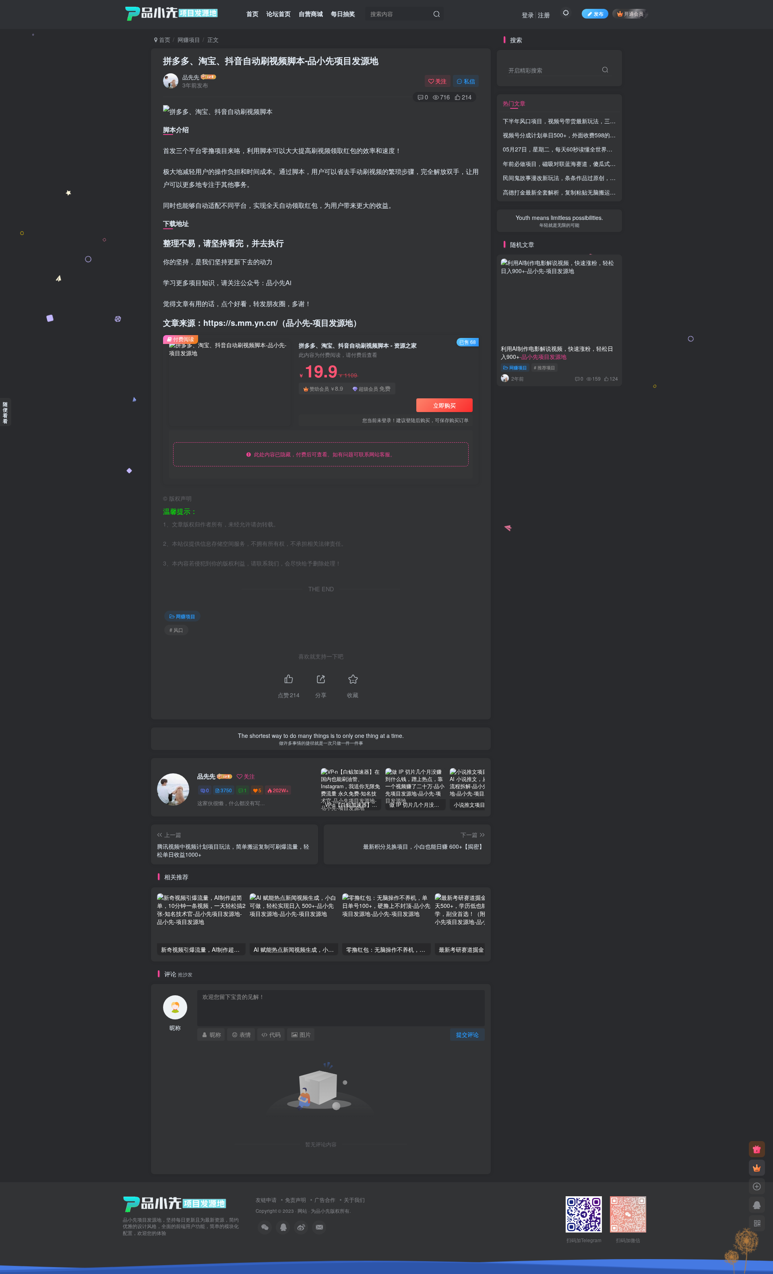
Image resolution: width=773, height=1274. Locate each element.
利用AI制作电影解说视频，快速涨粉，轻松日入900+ (557, 352)
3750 (226, 790)
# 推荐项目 (544, 367)
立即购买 (444, 405)
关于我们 (354, 1200)
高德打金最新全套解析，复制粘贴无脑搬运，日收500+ (595, 192)
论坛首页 (279, 13)
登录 (528, 14)
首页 (252, 13)
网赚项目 (189, 39)
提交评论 (467, 1034)
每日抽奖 (343, 13)
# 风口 (176, 629)
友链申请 (266, 1200)
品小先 (323, 1211)
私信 (469, 81)
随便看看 (5, 412)
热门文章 (514, 103)
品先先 (190, 77)
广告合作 (324, 1200)
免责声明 (295, 1200)
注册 (544, 14)
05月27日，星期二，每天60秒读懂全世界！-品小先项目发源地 (581, 149)
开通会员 (633, 13)
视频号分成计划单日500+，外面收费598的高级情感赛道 (597, 135)
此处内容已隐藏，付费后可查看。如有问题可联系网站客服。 (323, 454)
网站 (302, 1211)
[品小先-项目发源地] (175, 1203)
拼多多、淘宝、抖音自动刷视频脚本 (270, 60)
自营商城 (311, 13)
